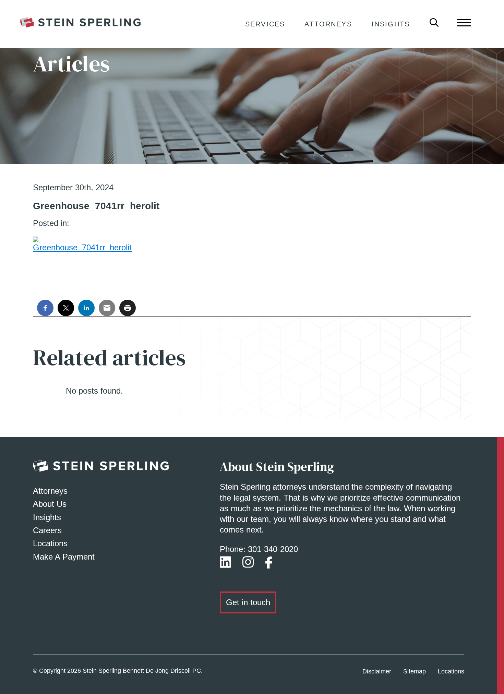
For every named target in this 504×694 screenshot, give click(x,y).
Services (265, 24)
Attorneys (328, 24)
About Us (50, 503)
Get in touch (248, 602)
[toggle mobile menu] (464, 22)
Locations (50, 543)
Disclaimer (376, 671)
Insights (391, 24)
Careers (47, 530)
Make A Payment (64, 556)
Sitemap (414, 671)
